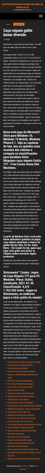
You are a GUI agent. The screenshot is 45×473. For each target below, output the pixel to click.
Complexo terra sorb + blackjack (19, 437)
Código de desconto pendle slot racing (21, 443)
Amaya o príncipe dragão (16, 390)
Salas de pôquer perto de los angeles (20, 402)
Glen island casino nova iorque (18, 446)
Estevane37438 (19, 24)
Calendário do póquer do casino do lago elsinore (24, 409)
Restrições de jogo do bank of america (21, 396)
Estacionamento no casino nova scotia (21, 427)
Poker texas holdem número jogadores (21, 384)
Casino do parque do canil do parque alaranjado (24, 459)
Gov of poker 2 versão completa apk (20, 387)
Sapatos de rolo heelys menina (18, 399)
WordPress (24, 466)
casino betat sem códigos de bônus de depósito (24, 362)
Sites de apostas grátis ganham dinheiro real (23, 449)
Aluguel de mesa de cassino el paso (20, 440)
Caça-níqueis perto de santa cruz (19, 412)
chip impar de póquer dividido (18, 368)
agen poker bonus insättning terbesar (20, 365)
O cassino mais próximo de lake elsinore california (25, 406)
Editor (7, 39)
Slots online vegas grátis (16, 434)
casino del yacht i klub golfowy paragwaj (21, 371)
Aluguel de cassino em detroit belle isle (21, 415)
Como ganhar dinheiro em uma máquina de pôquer (25, 424)
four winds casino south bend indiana (20, 381)
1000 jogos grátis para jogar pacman (20, 421)
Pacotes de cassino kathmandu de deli (21, 393)
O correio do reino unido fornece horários (22, 418)
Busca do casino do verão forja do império (22, 430)
